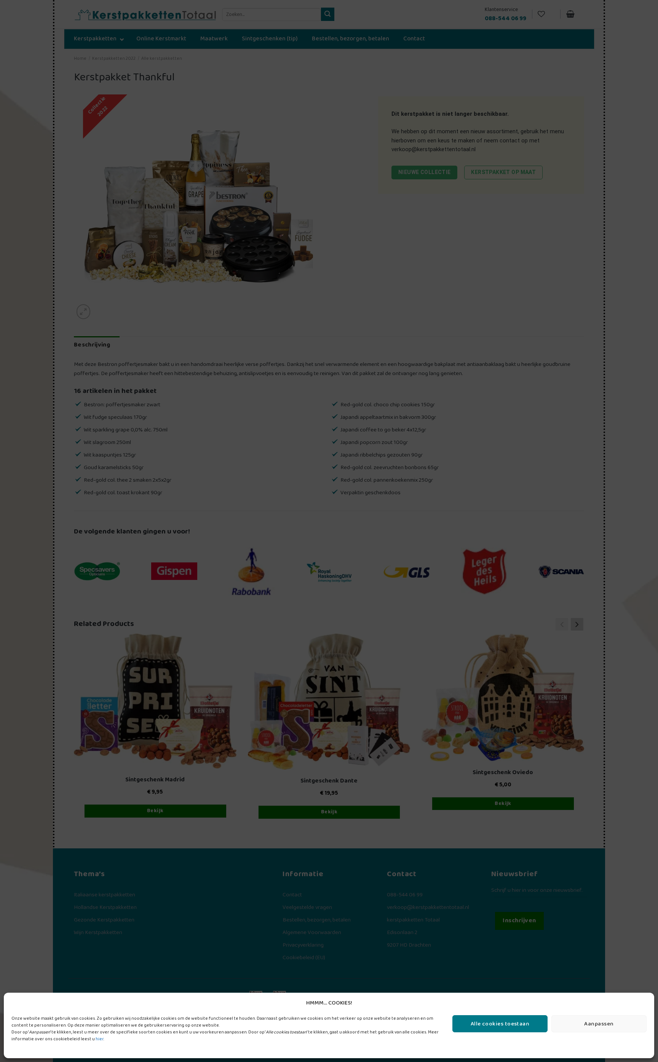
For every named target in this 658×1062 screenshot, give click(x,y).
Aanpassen (598, 1023)
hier (100, 1039)
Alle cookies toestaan (500, 1023)
